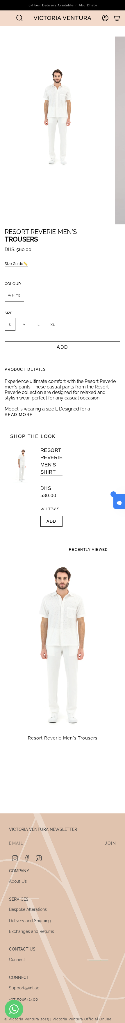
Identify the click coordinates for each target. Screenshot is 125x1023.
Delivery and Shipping (30, 920)
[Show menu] (7, 18)
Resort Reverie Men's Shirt (51, 461)
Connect (17, 959)
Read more (19, 414)
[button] (19, 17)
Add (51, 521)
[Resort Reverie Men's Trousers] (62, 644)
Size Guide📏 (16, 263)
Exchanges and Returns (31, 931)
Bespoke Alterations (28, 909)
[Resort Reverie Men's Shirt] (21, 487)
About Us (18, 881)
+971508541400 (23, 999)
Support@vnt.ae (24, 988)
